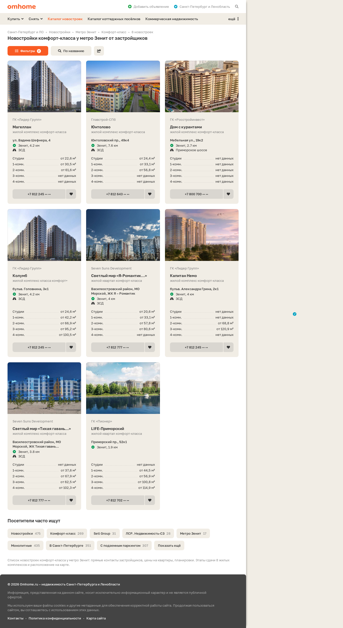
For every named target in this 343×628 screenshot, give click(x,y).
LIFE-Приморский (107, 428)
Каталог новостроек (65, 19)
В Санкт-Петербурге (70, 545)
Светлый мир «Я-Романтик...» (119, 275)
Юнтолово (100, 127)
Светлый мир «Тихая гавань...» (42, 428)
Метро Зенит (193, 533)
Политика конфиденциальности (55, 618)
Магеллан (22, 127)
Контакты (15, 618)
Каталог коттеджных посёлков (114, 19)
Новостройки (26, 533)
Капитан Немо (183, 275)
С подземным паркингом (124, 545)
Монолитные (25, 545)
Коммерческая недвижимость (171, 19)
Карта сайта (96, 618)
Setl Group (105, 533)
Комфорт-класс (67, 533)
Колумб (20, 275)
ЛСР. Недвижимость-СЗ (148, 533)
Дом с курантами (186, 127)
